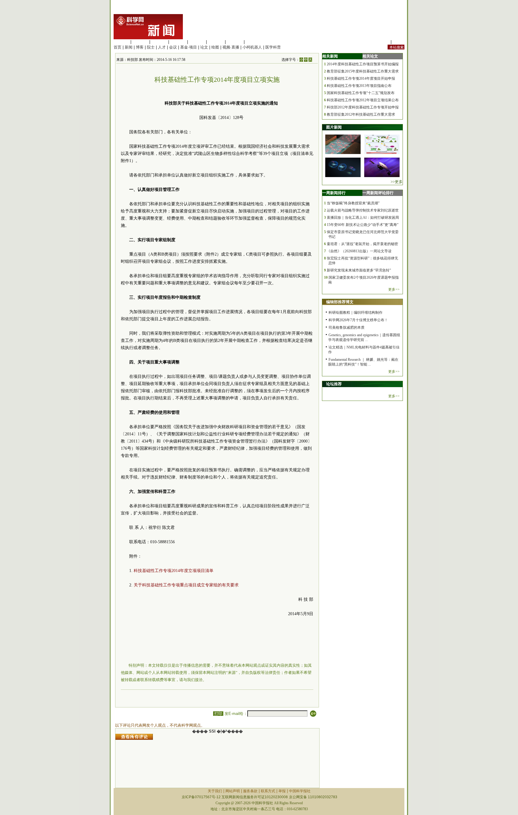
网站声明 (232, 791)
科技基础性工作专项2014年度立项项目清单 (173, 570)
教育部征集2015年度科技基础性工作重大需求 (363, 71)
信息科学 (197, 42)
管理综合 (253, 42)
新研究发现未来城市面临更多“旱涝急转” (359, 270)
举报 (282, 791)
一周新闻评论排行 (378, 193)
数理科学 (235, 42)
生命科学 (121, 42)
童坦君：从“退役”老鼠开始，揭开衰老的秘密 (362, 244)
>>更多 (397, 181)
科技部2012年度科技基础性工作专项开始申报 (363, 107)
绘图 (215, 47)
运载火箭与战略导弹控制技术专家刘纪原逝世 (363, 210)
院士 (151, 47)
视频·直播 (230, 47)
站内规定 (381, 42)
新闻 (128, 47)
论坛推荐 (334, 384)
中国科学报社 (300, 791)
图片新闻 (334, 127)
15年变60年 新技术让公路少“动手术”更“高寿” (362, 225)
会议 (173, 47)
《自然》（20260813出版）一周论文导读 (359, 251)
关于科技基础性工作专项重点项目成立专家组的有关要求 (186, 585)
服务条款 (250, 791)
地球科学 (216, 42)
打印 (218, 713)
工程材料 (178, 42)
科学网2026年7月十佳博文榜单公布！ (358, 320)
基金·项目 (188, 47)
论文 (204, 47)
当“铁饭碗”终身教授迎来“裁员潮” (353, 203)
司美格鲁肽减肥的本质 (347, 327)
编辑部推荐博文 (339, 302)
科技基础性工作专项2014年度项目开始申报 (361, 78)
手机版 (398, 42)
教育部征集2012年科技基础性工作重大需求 (361, 114)
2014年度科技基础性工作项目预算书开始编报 (363, 64)
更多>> (394, 289)
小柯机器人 (252, 47)
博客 (140, 47)
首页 (117, 47)
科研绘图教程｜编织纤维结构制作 (356, 312)
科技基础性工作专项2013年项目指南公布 (359, 86)
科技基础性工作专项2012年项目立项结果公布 (363, 100)
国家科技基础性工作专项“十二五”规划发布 (360, 93)
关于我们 (215, 791)
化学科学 (159, 42)
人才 (162, 47)
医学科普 (273, 47)
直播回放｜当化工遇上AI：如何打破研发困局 (363, 217)
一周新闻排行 (334, 193)
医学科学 (140, 42)
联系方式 (268, 791)
